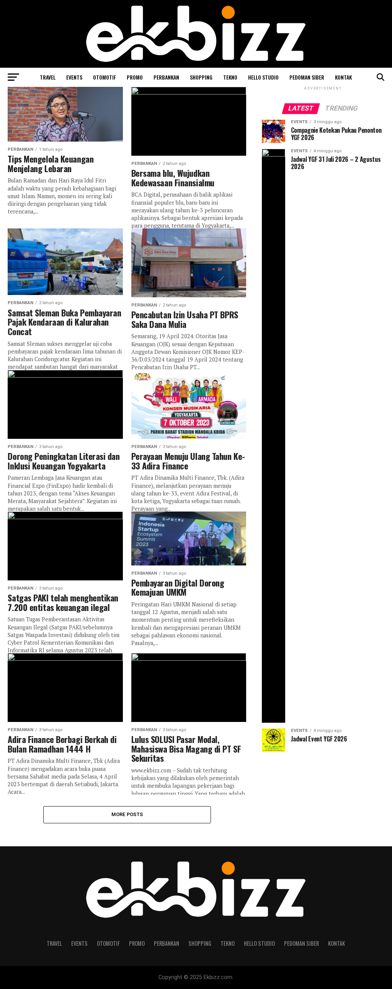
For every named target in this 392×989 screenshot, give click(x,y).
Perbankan (166, 77)
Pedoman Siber (306, 77)
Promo (135, 77)
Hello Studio (263, 77)
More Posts (127, 814)
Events (74, 77)
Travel (48, 77)
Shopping (201, 77)
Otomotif (104, 77)
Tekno (230, 77)
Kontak (343, 77)
